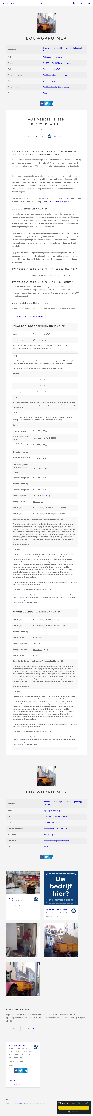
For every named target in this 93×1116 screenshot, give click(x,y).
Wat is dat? (83, 1103)
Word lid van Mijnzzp (56, 909)
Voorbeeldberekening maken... (30, 316)
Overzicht (47, 48)
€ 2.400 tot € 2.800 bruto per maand (57, 63)
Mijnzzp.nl (9, 3)
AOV (43, 3)
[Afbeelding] (23, 940)
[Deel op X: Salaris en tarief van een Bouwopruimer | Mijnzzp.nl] (46, 105)
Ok (73, 1107)
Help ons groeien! (17, 1046)
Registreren (29, 1028)
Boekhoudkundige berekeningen (56, 87)
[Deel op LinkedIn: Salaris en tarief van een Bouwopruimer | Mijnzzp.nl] (51, 105)
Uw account (73, 3)
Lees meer (13, 1028)
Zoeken (81, 3)
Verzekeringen (49, 81)
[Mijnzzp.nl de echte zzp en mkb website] (46, 23)
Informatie (56, 48)
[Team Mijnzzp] (36, 899)
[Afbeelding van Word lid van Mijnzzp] (61, 888)
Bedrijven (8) (66, 48)
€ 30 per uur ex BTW (51, 69)
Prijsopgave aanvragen (52, 57)
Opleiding (77, 48)
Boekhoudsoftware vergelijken (55, 75)
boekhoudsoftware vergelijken (58, 202)
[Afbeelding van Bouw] (23, 883)
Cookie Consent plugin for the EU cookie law (73, 1111)
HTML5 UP (22, 1103)
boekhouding (17, 602)
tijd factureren (36, 600)
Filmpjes (46, 51)
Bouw (45, 93)
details (47, 496)
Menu (89, 3)
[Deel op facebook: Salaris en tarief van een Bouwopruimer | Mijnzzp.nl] (42, 105)
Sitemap (9, 1107)
